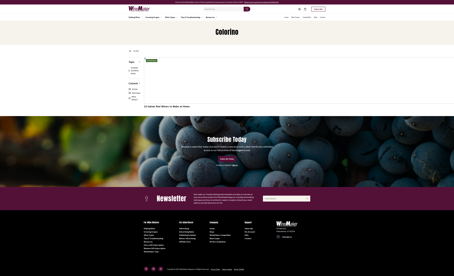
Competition (307, 17)
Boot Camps (295, 17)
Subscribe (318, 9)
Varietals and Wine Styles (135, 70)
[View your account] (299, 9)
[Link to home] (142, 9)
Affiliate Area (184, 242)
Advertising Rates (186, 232)
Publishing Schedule (187, 235)
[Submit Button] (247, 9)
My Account (250, 232)
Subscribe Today (227, 159)
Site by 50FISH (239, 269)
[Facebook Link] (146, 270)
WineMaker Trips (151, 251)
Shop (315, 17)
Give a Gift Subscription (154, 245)
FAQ (246, 235)
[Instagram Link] (153, 270)
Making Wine (134, 17)
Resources (210, 17)
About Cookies (227, 269)
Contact (322, 17)
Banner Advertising (187, 238)
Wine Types (170, 17)
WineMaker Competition (220, 235)
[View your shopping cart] (305, 9)
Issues (286, 17)
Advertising (184, 228)
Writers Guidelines (218, 242)
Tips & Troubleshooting (190, 17)
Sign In (235, 165)
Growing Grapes (152, 17)
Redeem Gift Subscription (154, 248)
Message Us (287, 237)
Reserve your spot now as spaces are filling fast (261, 2)
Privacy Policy (215, 269)
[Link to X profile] (160, 270)
